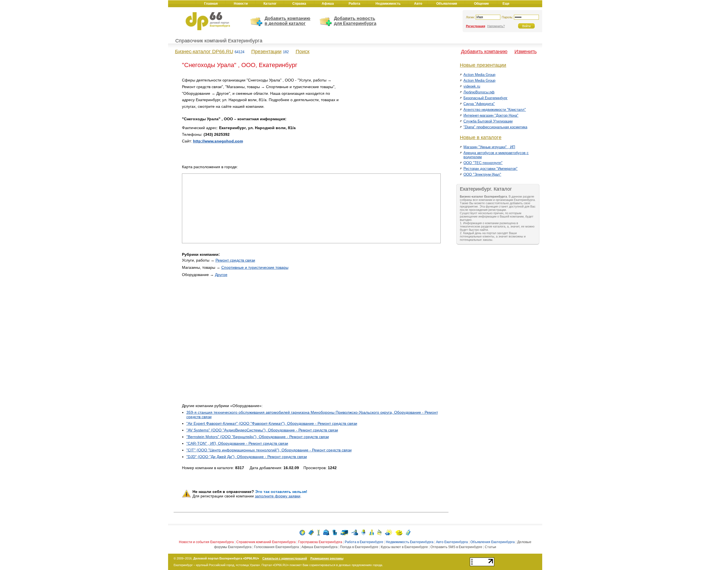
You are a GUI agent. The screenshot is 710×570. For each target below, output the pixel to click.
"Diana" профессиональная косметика (495, 127)
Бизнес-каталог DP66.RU (204, 51)
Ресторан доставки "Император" (490, 169)
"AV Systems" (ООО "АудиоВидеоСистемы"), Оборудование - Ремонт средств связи (262, 430)
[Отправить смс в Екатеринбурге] (408, 532)
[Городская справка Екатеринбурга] (318, 532)
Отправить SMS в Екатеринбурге (456, 547)
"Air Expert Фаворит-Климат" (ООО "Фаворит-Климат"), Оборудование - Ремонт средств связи (271, 423)
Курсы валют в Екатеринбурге (404, 547)
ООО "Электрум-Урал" (482, 174)
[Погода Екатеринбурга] (388, 532)
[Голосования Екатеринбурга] (371, 532)
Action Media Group (479, 75)
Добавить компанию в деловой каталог (287, 21)
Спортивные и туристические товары (254, 267)
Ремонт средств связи (235, 260)
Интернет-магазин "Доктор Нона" (490, 115)
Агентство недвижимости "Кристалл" (494, 110)
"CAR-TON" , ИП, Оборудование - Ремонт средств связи (237, 443)
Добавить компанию (484, 51)
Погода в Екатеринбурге (359, 547)
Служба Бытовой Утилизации (488, 121)
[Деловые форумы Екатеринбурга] (363, 532)
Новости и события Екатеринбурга (206, 542)
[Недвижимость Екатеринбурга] (335, 532)
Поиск (303, 51)
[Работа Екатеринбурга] (326, 532)
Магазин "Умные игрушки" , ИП (489, 147)
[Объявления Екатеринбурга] (355, 532)
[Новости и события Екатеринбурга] (302, 532)
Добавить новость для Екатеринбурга (355, 21)
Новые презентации (483, 65)
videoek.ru (471, 86)
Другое (221, 274)
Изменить (525, 51)
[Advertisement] (393, 116)
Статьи (490, 547)
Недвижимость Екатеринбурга (409, 542)
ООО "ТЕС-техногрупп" (483, 163)
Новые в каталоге (480, 137)
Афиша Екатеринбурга (319, 547)
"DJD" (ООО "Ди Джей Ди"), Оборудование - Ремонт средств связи (246, 456)
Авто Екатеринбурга (452, 542)
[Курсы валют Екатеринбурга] (399, 532)
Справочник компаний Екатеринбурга (218, 41)
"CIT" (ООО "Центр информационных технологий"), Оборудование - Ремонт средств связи (269, 450)
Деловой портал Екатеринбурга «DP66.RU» (226, 558)
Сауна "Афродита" (479, 104)
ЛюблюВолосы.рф (479, 92)
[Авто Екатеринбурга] (344, 532)
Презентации (266, 51)
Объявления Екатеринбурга (492, 542)
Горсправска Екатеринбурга (320, 542)
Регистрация (475, 26)
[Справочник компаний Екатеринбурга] (311, 532)
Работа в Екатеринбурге (364, 542)
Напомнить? (496, 26)
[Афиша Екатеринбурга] (379, 532)
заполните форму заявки (277, 496)
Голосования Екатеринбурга (276, 547)
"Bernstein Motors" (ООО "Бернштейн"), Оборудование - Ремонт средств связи (257, 436)
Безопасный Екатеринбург (485, 98)
